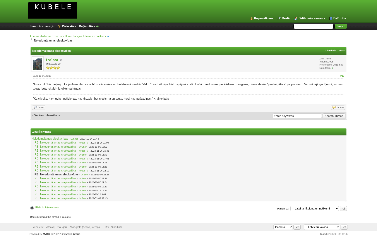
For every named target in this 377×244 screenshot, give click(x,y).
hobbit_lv (83, 142)
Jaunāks (51, 115)
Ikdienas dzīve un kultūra (56, 36)
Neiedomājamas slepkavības (50, 138)
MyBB (46, 234)
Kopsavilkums (263, 18)
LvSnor (52, 60)
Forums (34, 36)
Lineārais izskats (335, 50)
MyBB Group (72, 234)
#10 (342, 75)
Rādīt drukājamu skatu (47, 207)
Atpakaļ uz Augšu (56, 227)
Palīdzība (339, 18)
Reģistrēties (87, 26)
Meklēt (286, 18)
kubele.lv (38, 227)
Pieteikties (69, 26)
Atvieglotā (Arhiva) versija (85, 227)
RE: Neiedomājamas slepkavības (55, 142)
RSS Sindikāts (113, 227)
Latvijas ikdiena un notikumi (89, 36)
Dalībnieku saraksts (312, 18)
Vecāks (39, 115)
